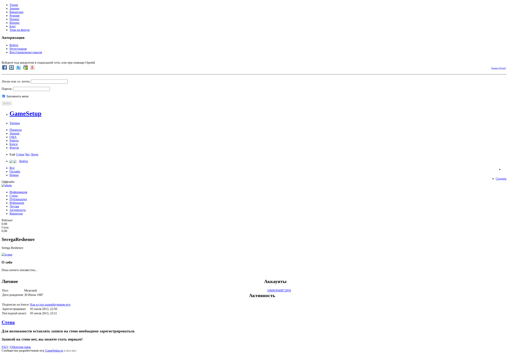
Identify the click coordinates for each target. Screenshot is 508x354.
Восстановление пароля (26, 52)
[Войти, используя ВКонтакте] (11, 67)
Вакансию (16, 12)
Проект (14, 19)
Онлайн (15, 171)
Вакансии (16, 213)
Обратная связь (20, 347)
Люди (34, 154)
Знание (14, 8)
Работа (14, 140)
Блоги (14, 144)
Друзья (14, 206)
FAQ (5, 347)
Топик (14, 5)
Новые (14, 175)
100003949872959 (279, 290)
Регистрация (18, 48)
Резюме (15, 15)
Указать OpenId (498, 68)
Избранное (17, 202)
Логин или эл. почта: (16, 81)
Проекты (16, 129)
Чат (27, 154)
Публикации (18, 199)
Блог (13, 26)
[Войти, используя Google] (25, 67)
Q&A (13, 137)
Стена (20, 154)
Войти (14, 45)
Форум (14, 147)
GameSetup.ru (54, 350)
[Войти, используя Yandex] (32, 67)
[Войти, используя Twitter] (18, 67)
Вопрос (15, 22)
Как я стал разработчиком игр (50, 304)
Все (12, 168)
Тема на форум (20, 30)
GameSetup (25, 113)
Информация (18, 192)
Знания (14, 133)
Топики (15, 123)
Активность (18, 210)
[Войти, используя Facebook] (4, 67)
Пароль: (7, 88)
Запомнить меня (17, 96)
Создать (501, 178)
